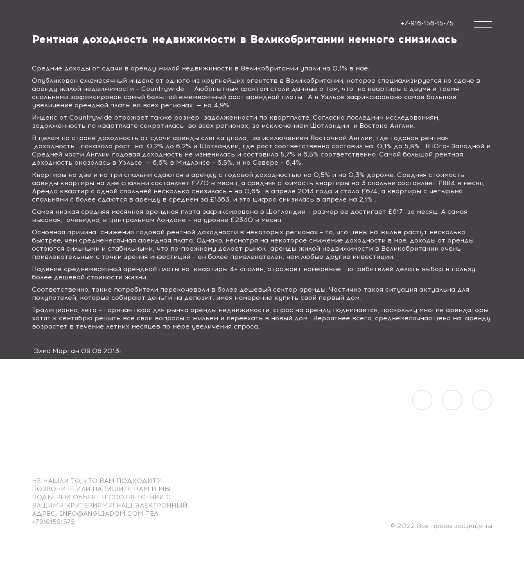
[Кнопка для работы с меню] (483, 24)
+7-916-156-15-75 (427, 23)
